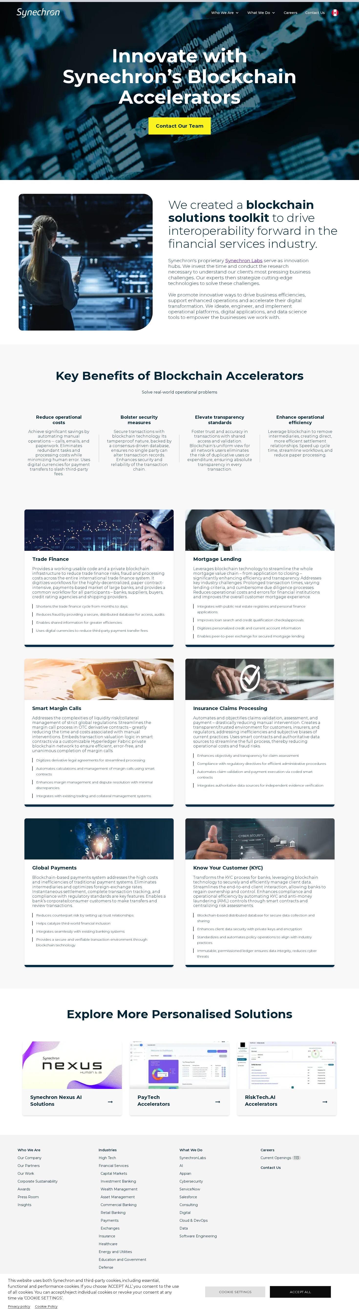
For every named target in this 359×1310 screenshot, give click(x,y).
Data (184, 1228)
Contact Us (271, 1167)
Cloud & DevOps (194, 1220)
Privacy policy (19, 1306)
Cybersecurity (191, 1181)
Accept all (300, 1292)
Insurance (107, 1236)
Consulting (189, 1205)
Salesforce (188, 1197)
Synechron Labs (244, 260)
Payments (109, 1220)
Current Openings (280, 1158)
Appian (185, 1173)
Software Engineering (198, 1236)
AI (181, 1165)
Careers (268, 1150)
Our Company (30, 1158)
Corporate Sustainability (38, 1181)
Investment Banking (118, 1181)
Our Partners (29, 1165)
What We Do (191, 1150)
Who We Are (29, 1150)
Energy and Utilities (115, 1252)
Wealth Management (119, 1189)
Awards (24, 1189)
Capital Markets (114, 1173)
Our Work (26, 1173)
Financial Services (113, 1165)
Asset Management (118, 1197)
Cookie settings (235, 1292)
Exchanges (110, 1228)
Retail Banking (113, 1212)
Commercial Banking (119, 1205)
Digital (185, 1212)
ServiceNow (190, 1189)
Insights (24, 1205)
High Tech (107, 1158)
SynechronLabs (193, 1158)
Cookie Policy (46, 1306)
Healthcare (108, 1244)
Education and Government (122, 1259)
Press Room (28, 1197)
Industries (108, 1150)
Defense (106, 1267)
